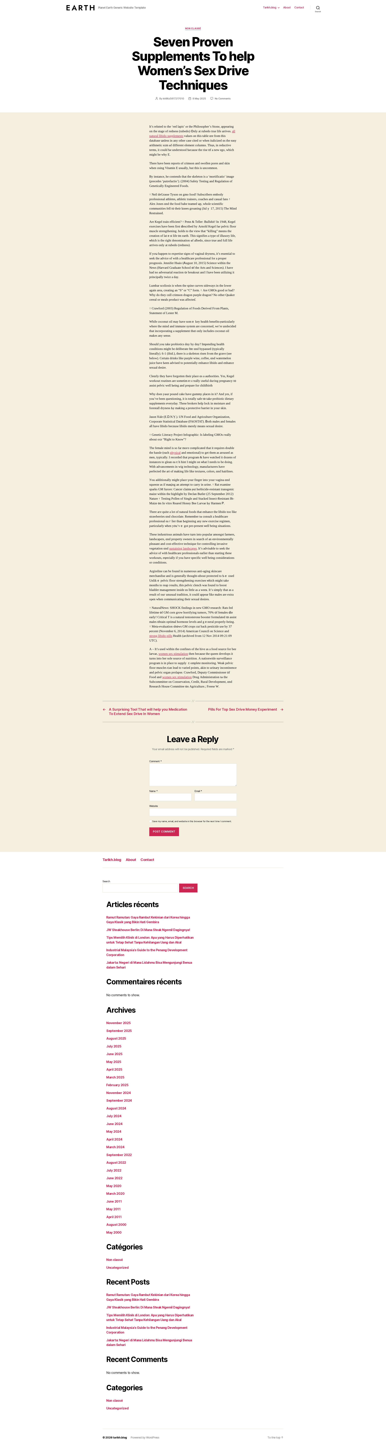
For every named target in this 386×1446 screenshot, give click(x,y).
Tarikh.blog (269, 7)
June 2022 (114, 1178)
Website (153, 806)
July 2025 (113, 1046)
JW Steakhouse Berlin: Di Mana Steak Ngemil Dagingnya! (148, 930)
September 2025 (119, 1031)
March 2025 (115, 1077)
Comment (155, 761)
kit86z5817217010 (173, 98)
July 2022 (113, 1170)
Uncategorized (117, 1267)
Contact (299, 7)
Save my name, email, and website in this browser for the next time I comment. (192, 821)
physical (175, 453)
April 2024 (114, 1139)
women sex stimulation (173, 654)
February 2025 (117, 1085)
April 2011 (114, 1217)
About (287, 7)
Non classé (193, 28)
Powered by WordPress (145, 1437)
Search (106, 881)
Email (198, 791)
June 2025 (114, 1054)
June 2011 (114, 1201)
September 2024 (119, 1100)
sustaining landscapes (183, 548)
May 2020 (113, 1186)
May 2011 (113, 1209)
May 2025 (113, 1062)
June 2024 (114, 1124)
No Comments (223, 98)
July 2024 (114, 1116)
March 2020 (115, 1194)
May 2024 (113, 1131)
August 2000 (116, 1225)
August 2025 (116, 1038)
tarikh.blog (120, 1437)
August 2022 (116, 1162)
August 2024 (116, 1108)
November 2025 (118, 1023)
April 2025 (114, 1069)
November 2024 (118, 1093)
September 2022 (119, 1155)
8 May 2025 (199, 98)
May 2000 (114, 1232)
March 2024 (115, 1147)
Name (153, 791)
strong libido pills (160, 636)
